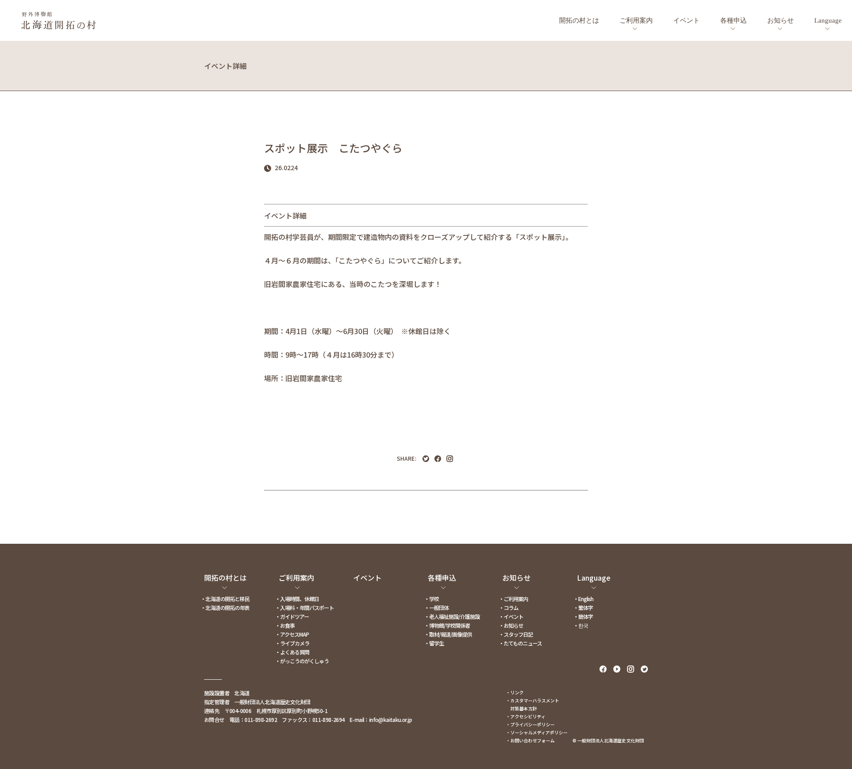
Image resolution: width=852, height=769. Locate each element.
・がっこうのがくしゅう (302, 661)
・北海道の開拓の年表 (225, 607)
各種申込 (733, 20)
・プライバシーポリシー (530, 724)
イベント (686, 20)
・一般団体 (436, 607)
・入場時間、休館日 (297, 598)
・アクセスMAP (292, 634)
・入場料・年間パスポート (304, 607)
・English (583, 598)
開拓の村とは (579, 20)
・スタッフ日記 (516, 634)
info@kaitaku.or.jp (390, 719)
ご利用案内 (636, 20)
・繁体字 (583, 607)
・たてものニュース (520, 643)
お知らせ (780, 20)
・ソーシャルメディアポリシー (537, 732)
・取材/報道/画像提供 (448, 634)
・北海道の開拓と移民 (225, 598)
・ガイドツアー (292, 616)
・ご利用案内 (513, 598)
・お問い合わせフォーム (530, 740)
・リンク (515, 692)
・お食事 (285, 625)
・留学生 (434, 643)
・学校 (431, 598)
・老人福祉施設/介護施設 (452, 616)
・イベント (511, 616)
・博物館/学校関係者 (447, 625)
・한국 (580, 625)
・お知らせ (511, 625)
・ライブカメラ (292, 643)
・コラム (508, 607)
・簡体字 (583, 616)
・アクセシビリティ (525, 716)
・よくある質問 (292, 652)
